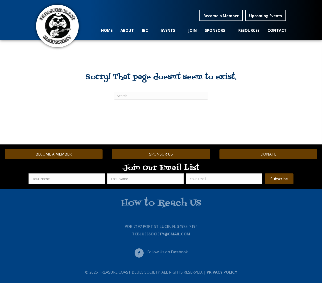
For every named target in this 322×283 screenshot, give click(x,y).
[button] (221, 15)
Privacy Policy (222, 272)
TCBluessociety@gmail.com (161, 234)
